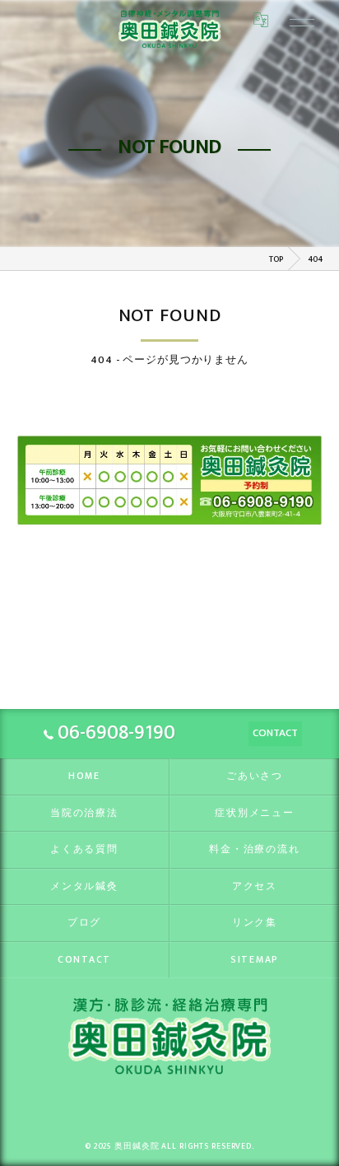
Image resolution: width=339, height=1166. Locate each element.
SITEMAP (254, 960)
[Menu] (296, 20)
